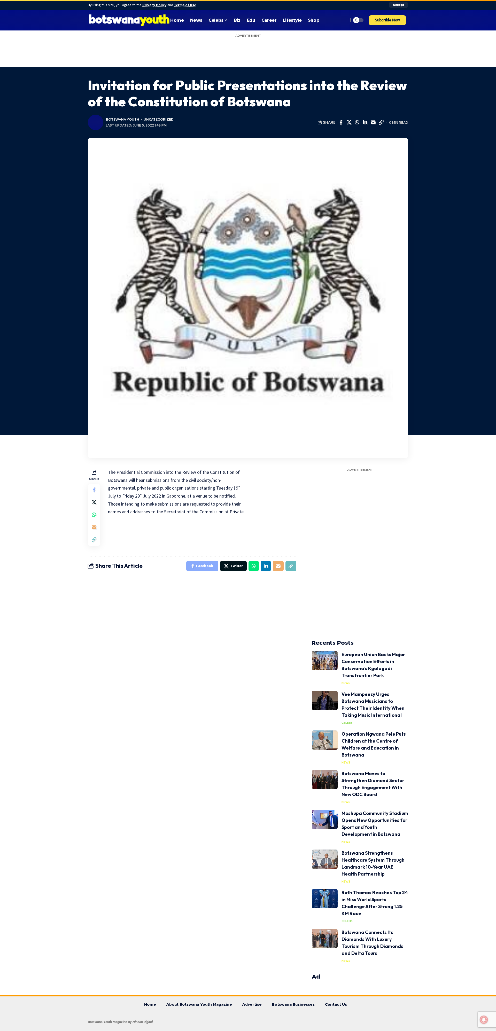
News (346, 683)
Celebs (347, 723)
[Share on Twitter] (349, 122)
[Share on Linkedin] (365, 122)
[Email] (373, 122)
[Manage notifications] (484, 1020)
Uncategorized (159, 119)
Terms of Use (185, 5)
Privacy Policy (154, 5)
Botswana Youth (122, 119)
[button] (387, 20)
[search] (343, 20)
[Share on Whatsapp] (357, 122)
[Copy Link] (381, 122)
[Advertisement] (248, 51)
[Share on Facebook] (341, 122)
